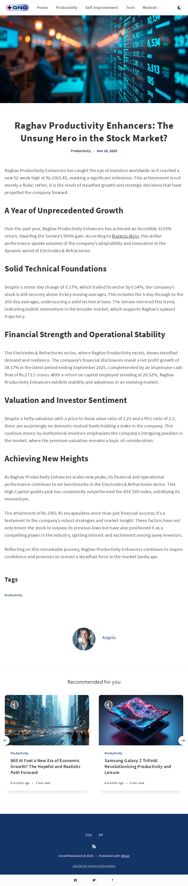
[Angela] (83, 639)
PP (101, 835)
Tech (130, 7)
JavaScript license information (94, 866)
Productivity (66, 7)
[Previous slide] (5, 740)
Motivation (152, 7)
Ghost (125, 856)
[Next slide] (183, 740)
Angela (109, 637)
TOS (88, 835)
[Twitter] (94, 880)
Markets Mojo (125, 236)
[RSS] (94, 847)
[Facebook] (75, 880)
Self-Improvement (101, 7)
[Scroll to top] (112, 880)
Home (42, 7)
